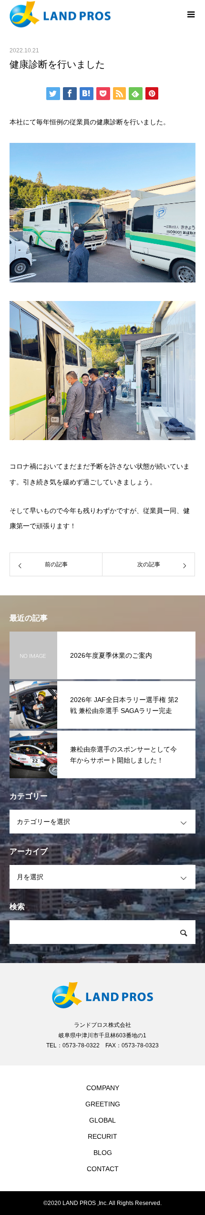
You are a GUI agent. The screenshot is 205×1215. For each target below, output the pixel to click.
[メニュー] (190, 14)
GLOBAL (102, 1120)
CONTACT (103, 1169)
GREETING (102, 1104)
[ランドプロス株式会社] (93, 14)
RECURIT (102, 1136)
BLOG (102, 1152)
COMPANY (102, 1088)
